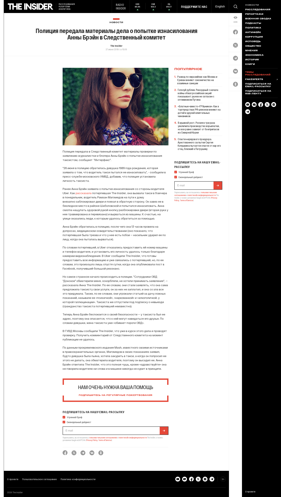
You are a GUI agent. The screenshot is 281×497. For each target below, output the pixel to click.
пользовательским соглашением (103, 437)
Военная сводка (258, 19)
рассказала (84, 193)
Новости (116, 22)
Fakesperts (254, 79)
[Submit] (164, 431)
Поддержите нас (194, 6)
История (252, 60)
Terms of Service (104, 440)
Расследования (257, 10)
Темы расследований (257, 73)
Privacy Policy (92, 440)
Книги (250, 64)
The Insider (116, 45)
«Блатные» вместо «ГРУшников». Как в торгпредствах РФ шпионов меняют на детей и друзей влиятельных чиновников (199, 111)
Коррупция (254, 37)
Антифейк (253, 32)
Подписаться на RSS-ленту (258, 92)
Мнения (251, 51)
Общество (253, 46)
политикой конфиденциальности (133, 437)
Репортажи (254, 14)
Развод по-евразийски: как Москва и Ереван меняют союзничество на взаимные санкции (197, 80)
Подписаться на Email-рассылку (258, 85)
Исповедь (253, 42)
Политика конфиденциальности (78, 479)
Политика (253, 28)
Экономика (254, 55)
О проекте (12, 479)
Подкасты (253, 23)
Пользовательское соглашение (39, 479)
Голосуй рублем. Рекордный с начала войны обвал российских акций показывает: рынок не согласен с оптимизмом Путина (198, 94)
